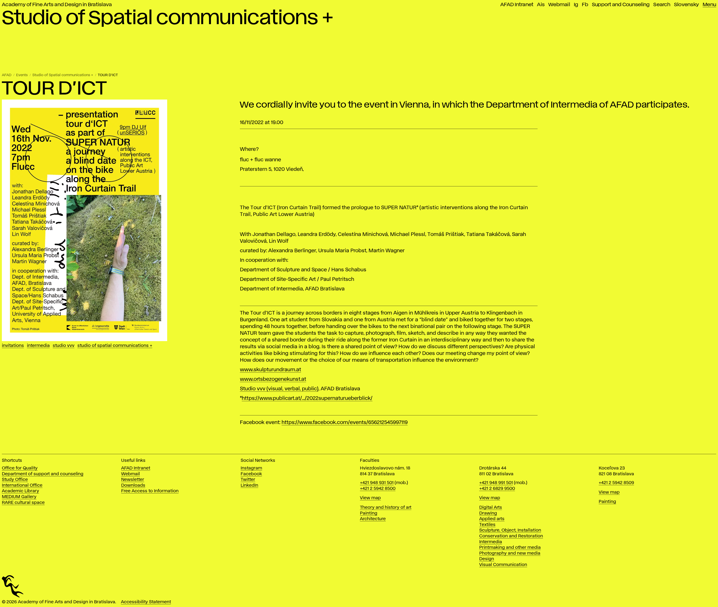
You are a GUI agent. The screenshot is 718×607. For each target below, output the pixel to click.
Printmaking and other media (510, 548)
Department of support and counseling (42, 474)
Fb (585, 4)
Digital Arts (490, 508)
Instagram (251, 468)
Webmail (559, 4)
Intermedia (38, 346)
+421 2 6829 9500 (497, 489)
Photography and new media (509, 553)
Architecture (373, 519)
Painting (368, 513)
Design (486, 559)
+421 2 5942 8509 (616, 483)
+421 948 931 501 (377, 483)
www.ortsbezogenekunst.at (273, 379)
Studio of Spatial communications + (62, 75)
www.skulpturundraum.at (270, 369)
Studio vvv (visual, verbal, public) (279, 389)
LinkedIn (249, 485)
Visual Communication (503, 565)
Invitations (13, 346)
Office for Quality (20, 468)
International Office (22, 485)
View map (370, 498)
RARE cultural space (23, 503)
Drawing (488, 513)
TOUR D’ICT (108, 75)
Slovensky (686, 4)
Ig (576, 4)
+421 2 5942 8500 (377, 489)
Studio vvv (63, 346)
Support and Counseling (621, 4)
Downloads (133, 485)
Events (22, 75)
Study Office (15, 480)
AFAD (6, 75)
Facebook (251, 474)
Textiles (487, 525)
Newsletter (132, 480)
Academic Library (20, 491)
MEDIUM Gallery (19, 497)
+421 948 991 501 (496, 483)
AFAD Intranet (516, 4)
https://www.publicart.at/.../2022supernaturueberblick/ (307, 398)
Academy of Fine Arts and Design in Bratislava (57, 4)
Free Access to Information (150, 491)
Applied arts (491, 519)
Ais (541, 4)
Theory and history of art (385, 508)
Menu (709, 4)
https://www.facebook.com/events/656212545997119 (345, 422)
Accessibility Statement (146, 602)
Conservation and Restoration (511, 536)
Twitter (248, 480)
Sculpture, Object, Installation (510, 530)
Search (661, 4)
